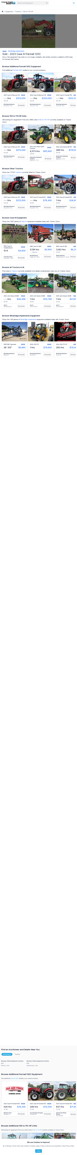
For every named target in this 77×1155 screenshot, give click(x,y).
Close (38, 1151)
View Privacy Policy (68, 1146)
